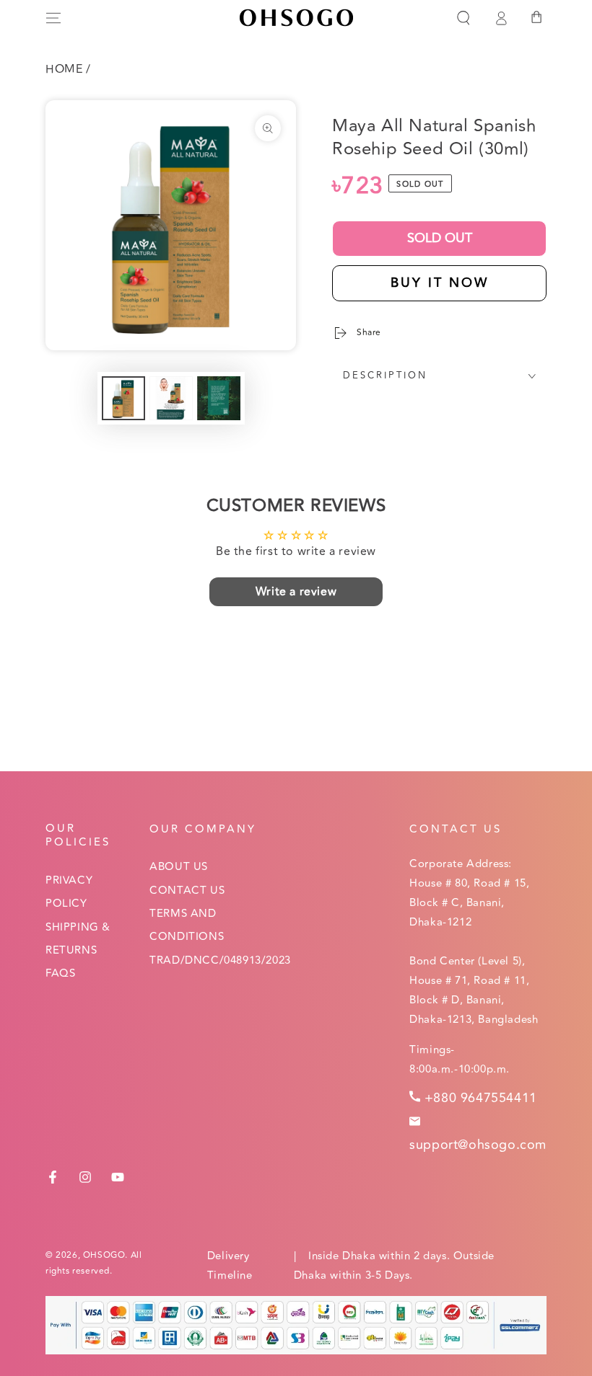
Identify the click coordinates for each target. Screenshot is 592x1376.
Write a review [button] (296, 591)
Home (63, 69)
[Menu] (53, 18)
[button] (463, 18)
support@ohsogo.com (478, 1145)
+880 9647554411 (481, 1098)
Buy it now (440, 282)
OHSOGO (104, 1255)
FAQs (60, 973)
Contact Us (187, 890)
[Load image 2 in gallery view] (171, 398)
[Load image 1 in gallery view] (123, 398)
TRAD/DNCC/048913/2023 (220, 960)
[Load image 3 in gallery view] (218, 398)
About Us (178, 866)
